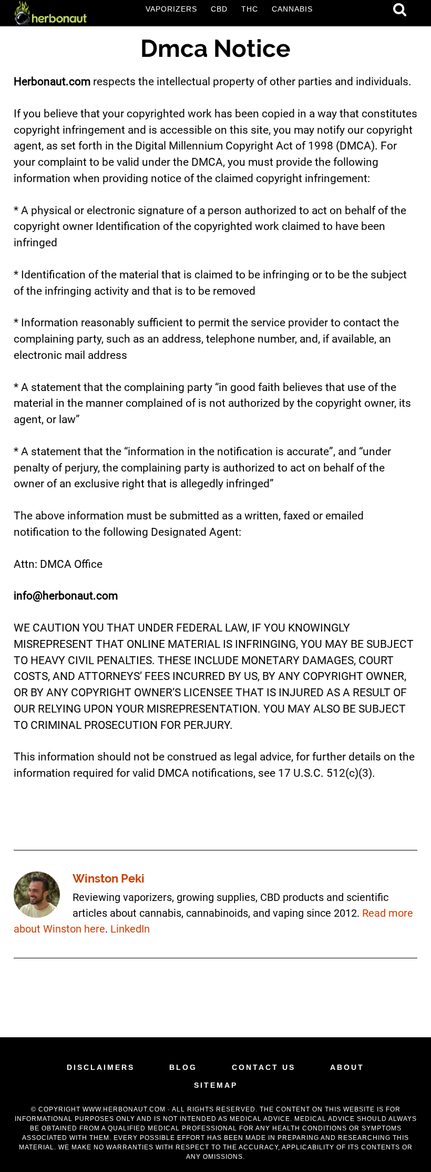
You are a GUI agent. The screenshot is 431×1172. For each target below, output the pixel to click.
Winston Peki (109, 878)
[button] (399, 9)
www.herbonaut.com (124, 1109)
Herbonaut (50, 13)
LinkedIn (130, 929)
